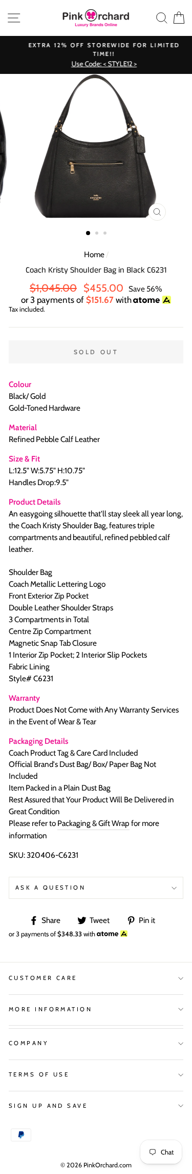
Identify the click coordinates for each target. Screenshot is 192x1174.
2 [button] (97, 234)
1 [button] (88, 233)
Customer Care (43, 977)
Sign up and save (48, 1105)
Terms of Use (39, 1074)
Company (29, 1043)
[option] (96, 55)
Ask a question (50, 887)
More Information (50, 1009)
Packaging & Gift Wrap (93, 823)
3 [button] (106, 234)
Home (94, 254)
